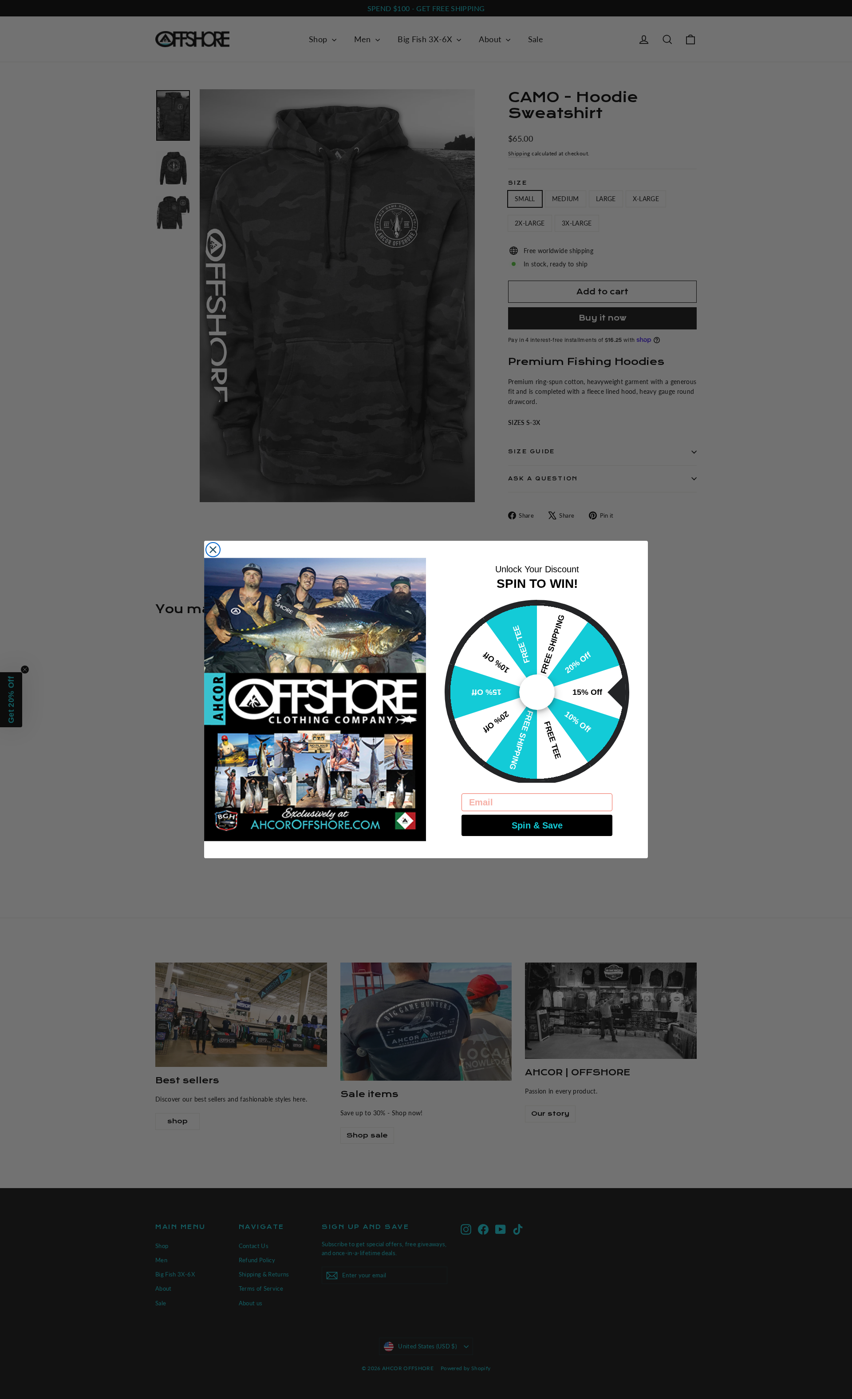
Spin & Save (537, 825)
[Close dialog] (213, 550)
